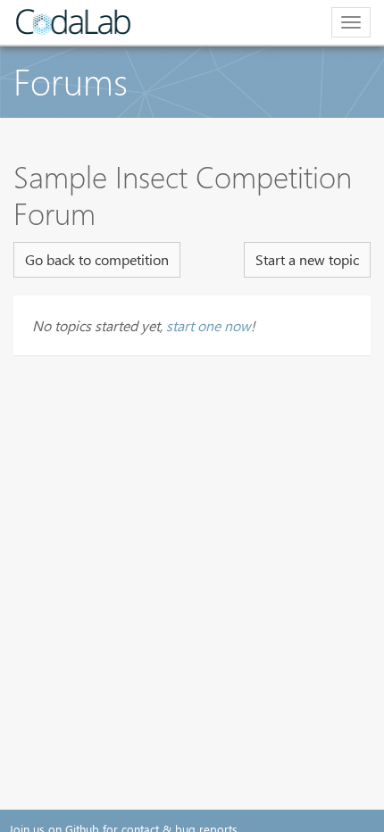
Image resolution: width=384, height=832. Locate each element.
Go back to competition (97, 259)
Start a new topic (307, 259)
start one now (208, 325)
